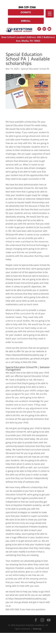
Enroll (26, 20)
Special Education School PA (35, 68)
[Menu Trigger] (50, 13)
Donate (26, 12)
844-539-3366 (27, 7)
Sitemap (37, 628)
